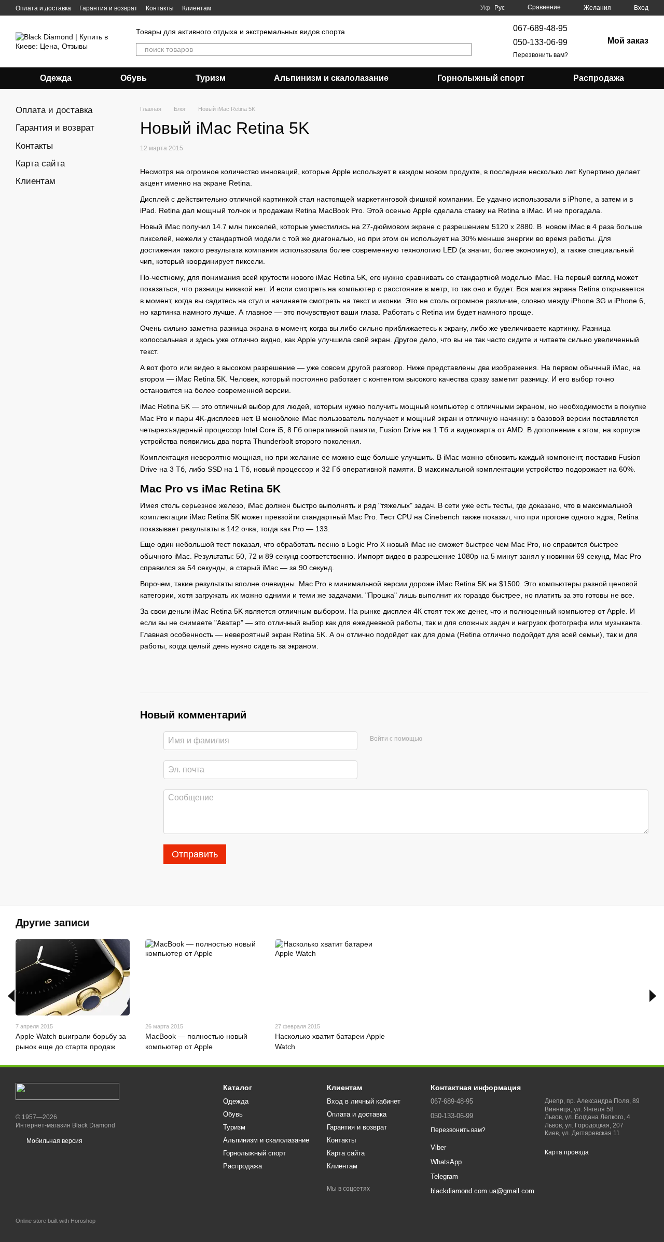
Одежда (56, 78)
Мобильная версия (53, 1141)
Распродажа (598, 78)
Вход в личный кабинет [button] (363, 1101)
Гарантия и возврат (108, 8)
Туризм (211, 78)
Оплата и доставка (43, 8)
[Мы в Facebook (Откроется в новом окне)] (226, 8)
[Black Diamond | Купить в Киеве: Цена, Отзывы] (67, 1091)
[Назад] (11, 996)
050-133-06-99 (540, 42)
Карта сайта (40, 163)
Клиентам (196, 8)
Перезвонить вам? (540, 55)
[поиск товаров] (463, 49)
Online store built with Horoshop (55, 1221)
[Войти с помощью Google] (450, 739)
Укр (485, 8)
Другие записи (52, 922)
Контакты (160, 8)
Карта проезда (567, 1152)
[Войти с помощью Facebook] (433, 739)
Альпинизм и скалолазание (331, 78)
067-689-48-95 (540, 28)
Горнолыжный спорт (480, 78)
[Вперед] (652, 996)
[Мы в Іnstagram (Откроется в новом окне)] (238, 8)
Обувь (133, 78)
